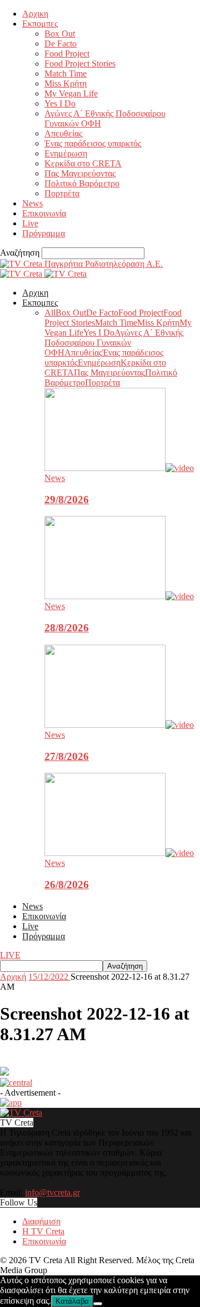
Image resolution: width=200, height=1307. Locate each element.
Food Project (66, 53)
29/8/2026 (66, 499)
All (50, 312)
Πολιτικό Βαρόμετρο (81, 183)
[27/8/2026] (119, 725)
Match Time (65, 73)
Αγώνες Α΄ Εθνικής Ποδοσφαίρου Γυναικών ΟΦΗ (113, 342)
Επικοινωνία (44, 213)
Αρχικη (35, 13)
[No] (97, 1303)
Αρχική (13, 976)
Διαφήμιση (41, 1221)
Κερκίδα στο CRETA (83, 163)
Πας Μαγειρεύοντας (80, 173)
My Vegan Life (71, 93)
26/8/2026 (66, 884)
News (32, 203)
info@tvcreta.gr (52, 1192)
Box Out (59, 33)
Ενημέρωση (65, 153)
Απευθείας (63, 133)
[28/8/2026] (119, 596)
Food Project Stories (80, 63)
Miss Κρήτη (65, 83)
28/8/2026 (66, 628)
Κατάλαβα (72, 1301)
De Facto (60, 43)
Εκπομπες (40, 23)
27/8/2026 (66, 756)
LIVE (10, 955)
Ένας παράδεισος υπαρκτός (92, 143)
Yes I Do (60, 103)
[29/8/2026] (119, 468)
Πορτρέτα (61, 193)
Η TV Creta (43, 1231)
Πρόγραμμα (43, 233)
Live (30, 223)
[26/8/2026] (119, 853)
